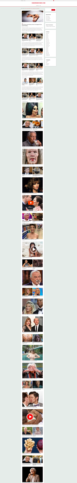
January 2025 (47, 53)
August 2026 (47, 33)
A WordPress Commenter (49, 26)
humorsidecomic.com (38, 3)
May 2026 (47, 36)
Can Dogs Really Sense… (48, 20)
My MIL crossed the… (48, 18)
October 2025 (47, 44)
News (24, 0)
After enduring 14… (48, 19)
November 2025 (48, 43)
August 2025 (47, 46)
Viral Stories (22, 0)
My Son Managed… (48, 17)
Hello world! (53, 26)
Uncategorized (47, 63)
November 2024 (48, 55)
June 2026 (47, 35)
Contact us (47, 61)
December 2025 (48, 42)
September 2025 (48, 45)
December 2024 (48, 54)
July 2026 (47, 34)
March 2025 (47, 52)
